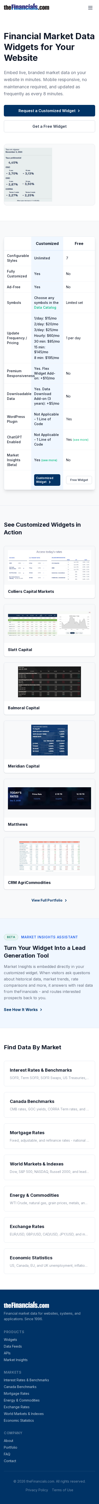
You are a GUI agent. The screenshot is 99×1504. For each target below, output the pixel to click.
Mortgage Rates (16, 1393)
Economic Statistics (19, 1420)
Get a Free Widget (49, 126)
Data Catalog (45, 307)
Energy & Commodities (22, 1400)
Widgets (10, 1340)
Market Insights (16, 1360)
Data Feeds (13, 1346)
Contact (10, 1461)
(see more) (80, 440)
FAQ (7, 1454)
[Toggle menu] (90, 8)
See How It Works (21, 1009)
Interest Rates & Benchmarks (26, 1380)
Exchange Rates (17, 1407)
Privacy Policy (37, 1490)
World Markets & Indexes (24, 1414)
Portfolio (10, 1447)
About (8, 1441)
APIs (7, 1353)
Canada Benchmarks (20, 1387)
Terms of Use (62, 1490)
